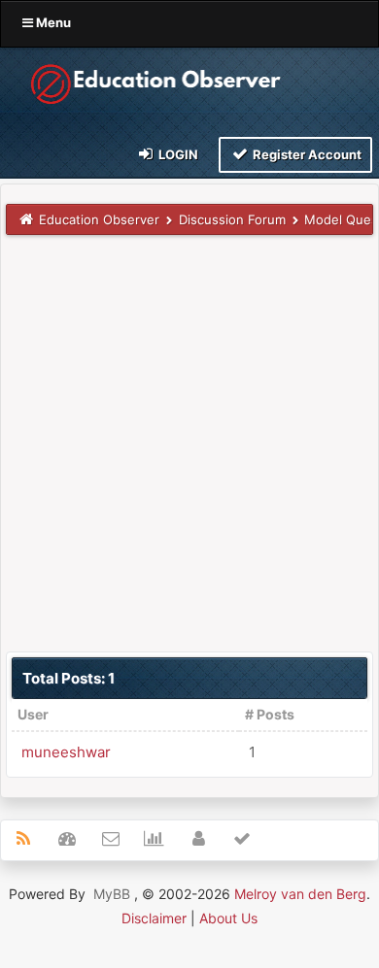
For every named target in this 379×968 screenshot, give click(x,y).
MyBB (111, 893)
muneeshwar (66, 752)
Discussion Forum (232, 219)
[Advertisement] (189, 442)
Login (176, 154)
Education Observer (99, 219)
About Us (228, 918)
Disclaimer (154, 918)
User (33, 714)
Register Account (306, 154)
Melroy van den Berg (300, 893)
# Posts (269, 714)
